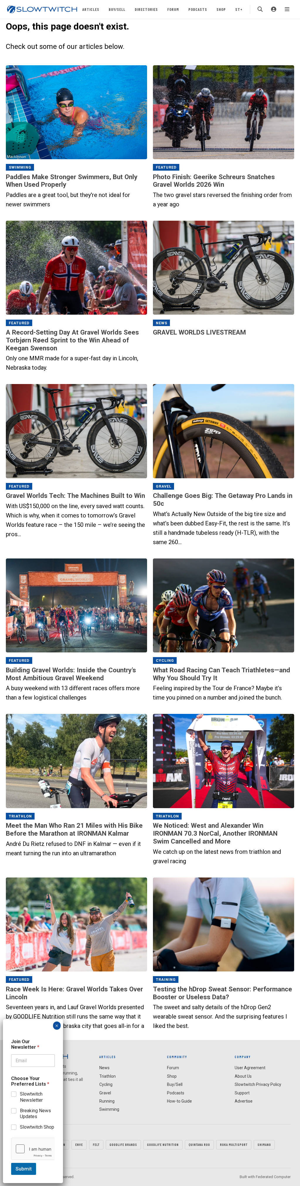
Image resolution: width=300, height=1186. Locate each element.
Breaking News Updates (35, 1114)
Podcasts (197, 9)
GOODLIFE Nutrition (163, 1144)
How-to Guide (179, 1101)
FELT (96, 1144)
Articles (90, 9)
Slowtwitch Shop (37, 1127)
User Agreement (250, 1067)
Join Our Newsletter (25, 1044)
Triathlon (20, 816)
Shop (221, 9)
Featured (166, 167)
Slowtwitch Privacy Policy (258, 1084)
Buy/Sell (117, 9)
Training (166, 979)
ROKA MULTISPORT (234, 1144)
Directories (146, 9)
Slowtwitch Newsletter (31, 1097)
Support (242, 1093)
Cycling (165, 660)
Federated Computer (273, 1177)
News (161, 323)
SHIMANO (264, 1144)
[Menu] (287, 9)
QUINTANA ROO (199, 1144)
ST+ (239, 9)
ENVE (79, 1144)
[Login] (273, 9)
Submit (24, 1169)
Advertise (244, 1101)
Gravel (163, 486)
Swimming (20, 167)
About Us (243, 1076)
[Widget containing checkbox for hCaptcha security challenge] (33, 1149)
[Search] (260, 9)
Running (107, 1101)
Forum (173, 9)
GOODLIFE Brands (123, 1144)
